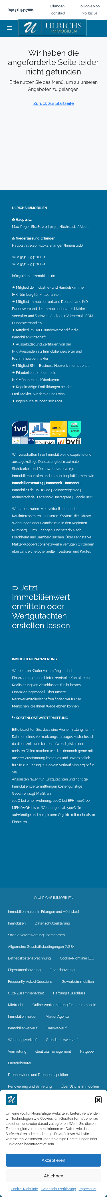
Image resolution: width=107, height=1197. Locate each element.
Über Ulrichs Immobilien (80, 1086)
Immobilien (17, 923)
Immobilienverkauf (22, 1028)
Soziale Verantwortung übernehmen (36, 935)
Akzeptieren (53, 1160)
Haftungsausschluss (69, 993)
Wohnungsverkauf (22, 1040)
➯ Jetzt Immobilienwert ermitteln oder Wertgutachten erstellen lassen (41, 606)
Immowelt (54, 483)
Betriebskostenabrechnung (29, 958)
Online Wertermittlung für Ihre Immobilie (64, 1005)
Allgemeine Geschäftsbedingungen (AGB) (41, 947)
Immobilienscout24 (27, 483)
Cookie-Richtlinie (24, 1189)
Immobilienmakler (22, 1017)
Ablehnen (53, 1176)
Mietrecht (15, 1005)
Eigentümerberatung (24, 970)
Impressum (87, 1189)
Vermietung (17, 1052)
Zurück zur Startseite (53, 103)
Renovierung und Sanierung (30, 1086)
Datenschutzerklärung (58, 1189)
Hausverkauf (56, 1028)
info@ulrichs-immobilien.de (33, 276)
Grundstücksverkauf (62, 1040)
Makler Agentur (58, 1017)
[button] (98, 1099)
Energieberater (19, 1063)
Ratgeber (87, 1052)
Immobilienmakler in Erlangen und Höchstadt (43, 912)
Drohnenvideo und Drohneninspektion (38, 1075)
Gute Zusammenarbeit (26, 993)
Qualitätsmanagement (53, 1052)
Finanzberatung (62, 970)
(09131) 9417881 (21, 10)
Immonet (72, 483)
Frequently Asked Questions (30, 982)
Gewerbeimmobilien (78, 982)
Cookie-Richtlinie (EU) (77, 958)
